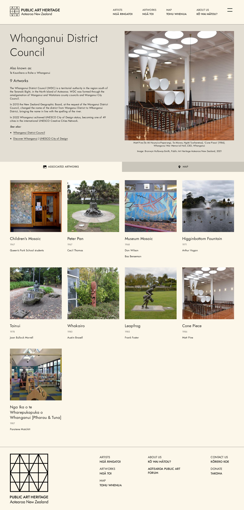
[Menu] (230, 10)
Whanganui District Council (29, 133)
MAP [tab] (185, 167)
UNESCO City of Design (54, 138)
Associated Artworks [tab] (63, 167)
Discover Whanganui (25, 138)
